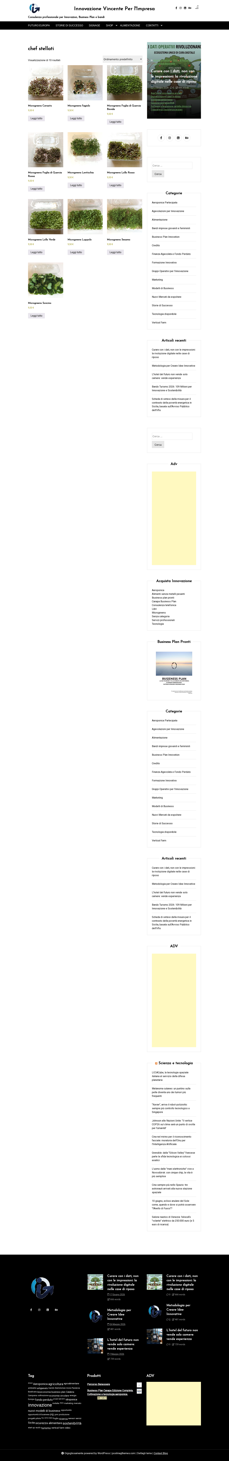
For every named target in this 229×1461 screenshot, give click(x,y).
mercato (77, 1403)
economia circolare (59, 1395)
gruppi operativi (59, 1399)
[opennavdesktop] (197, 8)
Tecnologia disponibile (164, 313)
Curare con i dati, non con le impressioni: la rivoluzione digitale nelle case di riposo (174, 353)
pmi (56, 1414)
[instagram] (180, 8)
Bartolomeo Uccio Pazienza (67, 1388)
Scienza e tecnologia (176, 1063)
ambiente (32, 1388)
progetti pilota (34, 1418)
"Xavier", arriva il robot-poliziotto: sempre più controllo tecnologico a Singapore (171, 1108)
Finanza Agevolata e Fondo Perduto (171, 253)
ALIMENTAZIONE (130, 25)
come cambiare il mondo (163, 96)
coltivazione (43, 1395)
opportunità (66, 1410)
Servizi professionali (163, 620)
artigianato (42, 1388)
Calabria (70, 1392)
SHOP (109, 25)
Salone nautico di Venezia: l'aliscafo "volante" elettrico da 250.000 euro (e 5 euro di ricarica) (173, 1220)
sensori (71, 1418)
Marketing (157, 279)
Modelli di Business (163, 288)
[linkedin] (185, 8)
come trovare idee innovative (165, 100)
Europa (31, 1399)
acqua (30, 1383)
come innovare (183, 96)
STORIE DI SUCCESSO (69, 25)
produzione (64, 1414)
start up (31, 1427)
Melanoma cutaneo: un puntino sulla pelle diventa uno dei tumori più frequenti (171, 1092)
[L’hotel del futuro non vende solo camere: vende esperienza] (95, 1350)
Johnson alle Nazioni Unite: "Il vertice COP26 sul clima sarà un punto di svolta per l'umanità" (173, 1124)
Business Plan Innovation (165, 236)
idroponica (71, 1399)
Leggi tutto (36, 118)
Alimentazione (159, 219)
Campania (32, 1395)
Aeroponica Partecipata (164, 202)
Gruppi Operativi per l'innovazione (170, 271)
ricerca (63, 1418)
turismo (46, 1428)
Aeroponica (158, 590)
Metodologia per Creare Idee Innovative (171, 82)
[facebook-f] (176, 8)
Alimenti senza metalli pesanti (168, 593)
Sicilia (31, 1422)
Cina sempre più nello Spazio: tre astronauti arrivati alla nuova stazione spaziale (172, 1188)
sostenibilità (72, 1423)
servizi (78, 1418)
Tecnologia (158, 623)
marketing (68, 1403)
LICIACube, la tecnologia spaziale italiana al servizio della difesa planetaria (170, 1076)
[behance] (189, 8)
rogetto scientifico (160, 109)
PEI (52, 1414)
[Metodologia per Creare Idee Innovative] (95, 1320)
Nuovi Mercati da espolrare (166, 296)
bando (52, 1388)
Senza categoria (160, 616)
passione (177, 103)
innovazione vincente (161, 103)
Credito (156, 245)
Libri (154, 608)
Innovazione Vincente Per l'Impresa (114, 8)
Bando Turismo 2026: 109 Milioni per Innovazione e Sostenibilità (172, 388)
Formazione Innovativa (164, 72)
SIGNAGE (94, 25)
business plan (58, 1392)
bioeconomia (44, 1392)
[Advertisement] (174, 518)
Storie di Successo (162, 305)
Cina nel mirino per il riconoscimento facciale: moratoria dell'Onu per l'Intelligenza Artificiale (171, 1140)
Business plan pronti (163, 597)
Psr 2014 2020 (46, 1418)
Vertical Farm (159, 322)
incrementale (186, 100)
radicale (177, 106)
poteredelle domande (161, 106)
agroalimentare (71, 1383)
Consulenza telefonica (164, 605)
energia (73, 1395)
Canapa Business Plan (164, 601)
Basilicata (32, 1392)
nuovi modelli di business (44, 1411)
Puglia (55, 1418)
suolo (38, 1427)
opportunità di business (39, 1414)
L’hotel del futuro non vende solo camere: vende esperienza (170, 376)
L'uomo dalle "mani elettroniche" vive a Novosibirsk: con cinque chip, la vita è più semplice (173, 1172)
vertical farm (57, 1427)
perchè (185, 103)
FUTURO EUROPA (39, 25)
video (67, 1427)
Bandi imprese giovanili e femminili (171, 228)
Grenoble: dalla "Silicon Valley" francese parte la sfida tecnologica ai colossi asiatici (173, 1156)
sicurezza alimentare (48, 1423)
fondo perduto (44, 1399)
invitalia (55, 1403)
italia (62, 1403)
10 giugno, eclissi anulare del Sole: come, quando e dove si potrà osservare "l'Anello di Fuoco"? (174, 1204)
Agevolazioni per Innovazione (168, 210)
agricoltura (55, 1384)
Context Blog (161, 1453)
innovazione (40, 1405)
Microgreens (159, 612)
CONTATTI (152, 25)
